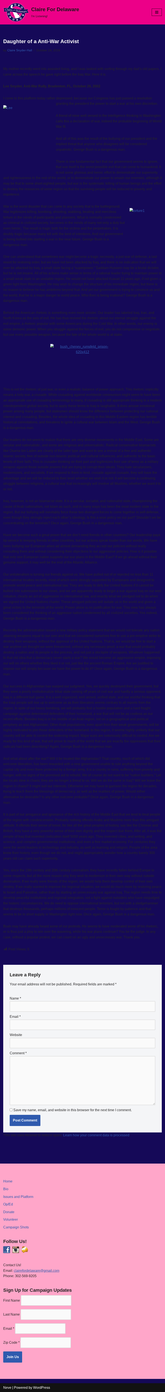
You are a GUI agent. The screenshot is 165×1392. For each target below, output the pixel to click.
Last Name (11, 1314)
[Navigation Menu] (157, 12)
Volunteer (10, 1219)
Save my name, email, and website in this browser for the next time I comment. (72, 1110)
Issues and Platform (18, 1197)
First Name (11, 1300)
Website (16, 1035)
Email (15, 1016)
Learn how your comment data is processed (96, 1135)
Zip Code (11, 1342)
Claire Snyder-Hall (19, 50)
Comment (18, 1053)
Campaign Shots (16, 1227)
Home (7, 1181)
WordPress (41, 1387)
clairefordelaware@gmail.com (36, 1270)
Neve (7, 1387)
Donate (8, 1212)
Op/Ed (8, 1204)
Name (15, 998)
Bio (5, 1189)
